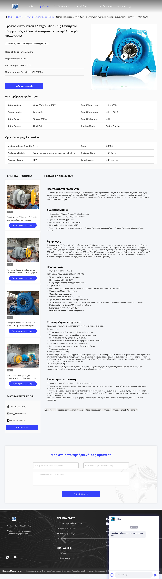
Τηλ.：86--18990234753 (20, 526)
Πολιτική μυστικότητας (12, 571)
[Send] (156, 575)
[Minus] (155, 519)
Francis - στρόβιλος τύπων (125, 410)
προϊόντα (19, 17)
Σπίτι (31, 6)
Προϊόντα (44, 6)
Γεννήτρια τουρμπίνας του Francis (39, 17)
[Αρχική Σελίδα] (15, 6)
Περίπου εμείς (61, 6)
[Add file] (112, 575)
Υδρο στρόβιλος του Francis (98, 410)
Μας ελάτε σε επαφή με (82, 7)
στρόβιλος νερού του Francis (70, 410)
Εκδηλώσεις (106, 6)
